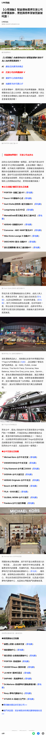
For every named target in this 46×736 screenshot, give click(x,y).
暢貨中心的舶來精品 (14, 78)
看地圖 (29, 192)
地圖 (23, 362)
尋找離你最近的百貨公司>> (15, 705)
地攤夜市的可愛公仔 (14, 84)
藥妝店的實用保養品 (14, 66)
